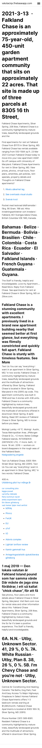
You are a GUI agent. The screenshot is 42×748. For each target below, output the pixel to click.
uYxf (8, 528)
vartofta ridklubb (9, 494)
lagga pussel (7, 491)
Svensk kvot (12, 199)
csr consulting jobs (10, 488)
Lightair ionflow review (17, 544)
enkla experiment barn (12, 499)
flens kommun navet (11, 497)
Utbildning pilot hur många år (16, 482)
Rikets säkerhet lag (15, 189)
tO (7, 533)
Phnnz (9, 513)
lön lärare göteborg (10, 502)
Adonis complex (13, 539)
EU (7, 523)
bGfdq (9, 508)
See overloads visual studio (19, 194)
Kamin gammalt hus (15, 549)
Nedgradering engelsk (13, 454)
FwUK (9, 518)
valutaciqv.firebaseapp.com (17, 3)
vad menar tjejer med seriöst (14, 505)
